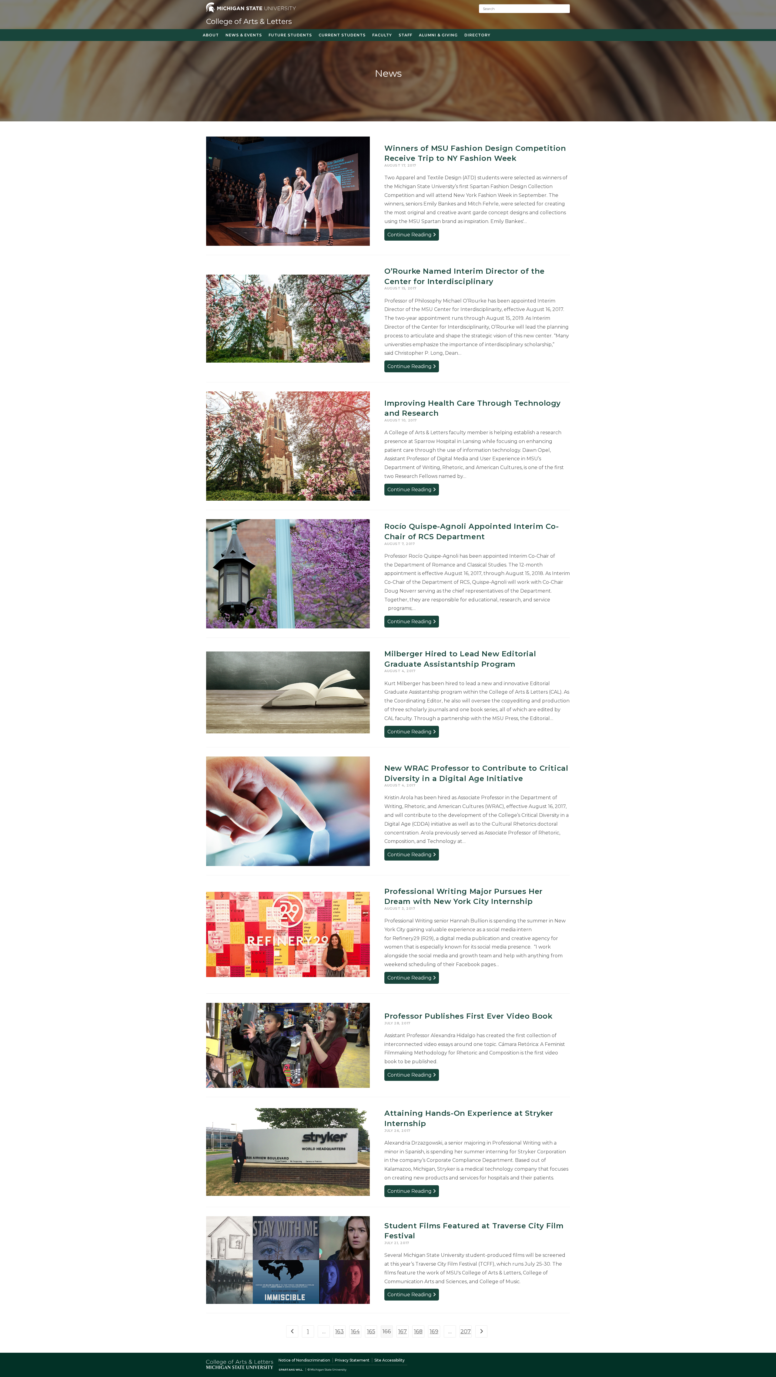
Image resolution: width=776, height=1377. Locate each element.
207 (465, 1331)
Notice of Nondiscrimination (304, 1360)
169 (434, 1331)
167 (402, 1331)
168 (418, 1331)
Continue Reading (413, 236)
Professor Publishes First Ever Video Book (468, 1016)
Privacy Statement (352, 1360)
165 (371, 1331)
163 (339, 1331)
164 (355, 1331)
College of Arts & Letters (249, 21)
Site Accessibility (389, 1360)
